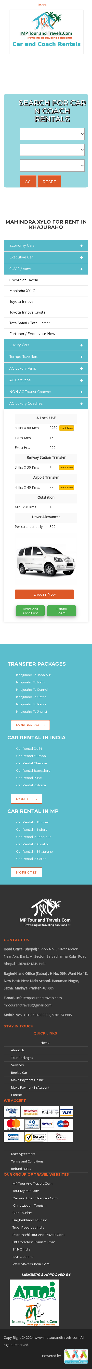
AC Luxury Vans (22, 368)
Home (45, 1042)
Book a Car (19, 1072)
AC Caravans (19, 380)
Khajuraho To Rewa (31, 704)
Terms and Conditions (27, 1161)
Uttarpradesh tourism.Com (34, 1242)
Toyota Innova (21, 301)
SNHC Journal (23, 1257)
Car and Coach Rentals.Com (35, 1198)
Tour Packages (22, 1057)
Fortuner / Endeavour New (32, 334)
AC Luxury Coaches (25, 403)
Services (17, 1065)
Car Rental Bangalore (33, 770)
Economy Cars (21, 245)
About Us (18, 1050)
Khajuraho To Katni (30, 682)
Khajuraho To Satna (31, 697)
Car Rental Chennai (31, 763)
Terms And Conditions (30, 611)
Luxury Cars (19, 345)
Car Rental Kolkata (31, 785)
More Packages (30, 725)
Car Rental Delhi (29, 748)
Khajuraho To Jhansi (31, 711)
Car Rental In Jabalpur (33, 837)
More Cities (26, 799)
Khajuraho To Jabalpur (33, 675)
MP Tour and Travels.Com (33, 1183)
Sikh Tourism (22, 1213)
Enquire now (44, 594)
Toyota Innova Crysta (27, 312)
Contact (16, 1095)
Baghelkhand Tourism (30, 1220)
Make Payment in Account (30, 1087)
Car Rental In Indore (32, 829)
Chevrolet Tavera (23, 280)
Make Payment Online (27, 1080)
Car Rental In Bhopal (32, 822)
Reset (49, 182)
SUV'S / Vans (20, 269)
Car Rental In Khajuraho (34, 851)
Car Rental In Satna (31, 859)
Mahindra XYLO (22, 291)
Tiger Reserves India (28, 1227)
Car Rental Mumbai (31, 756)
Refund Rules (61, 611)
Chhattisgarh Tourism (30, 1205)
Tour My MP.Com (26, 1191)
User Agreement (23, 1154)
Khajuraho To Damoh (32, 689)
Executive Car (21, 257)
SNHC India (21, 1249)
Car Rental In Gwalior (32, 844)
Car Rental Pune (29, 778)
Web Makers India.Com (31, 1264)
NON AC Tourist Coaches (30, 392)
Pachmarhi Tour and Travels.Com (39, 1235)
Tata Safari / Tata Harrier (29, 323)
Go (28, 182)
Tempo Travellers (23, 357)
